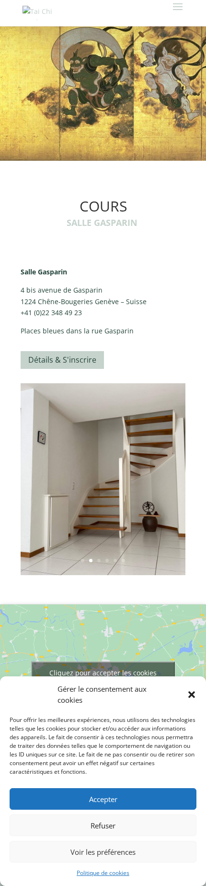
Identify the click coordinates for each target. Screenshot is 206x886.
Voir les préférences (103, 852)
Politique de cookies (103, 873)
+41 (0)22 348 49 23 (51, 312)
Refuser (103, 825)
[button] (191, 694)
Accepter (103, 799)
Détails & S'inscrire (62, 359)
